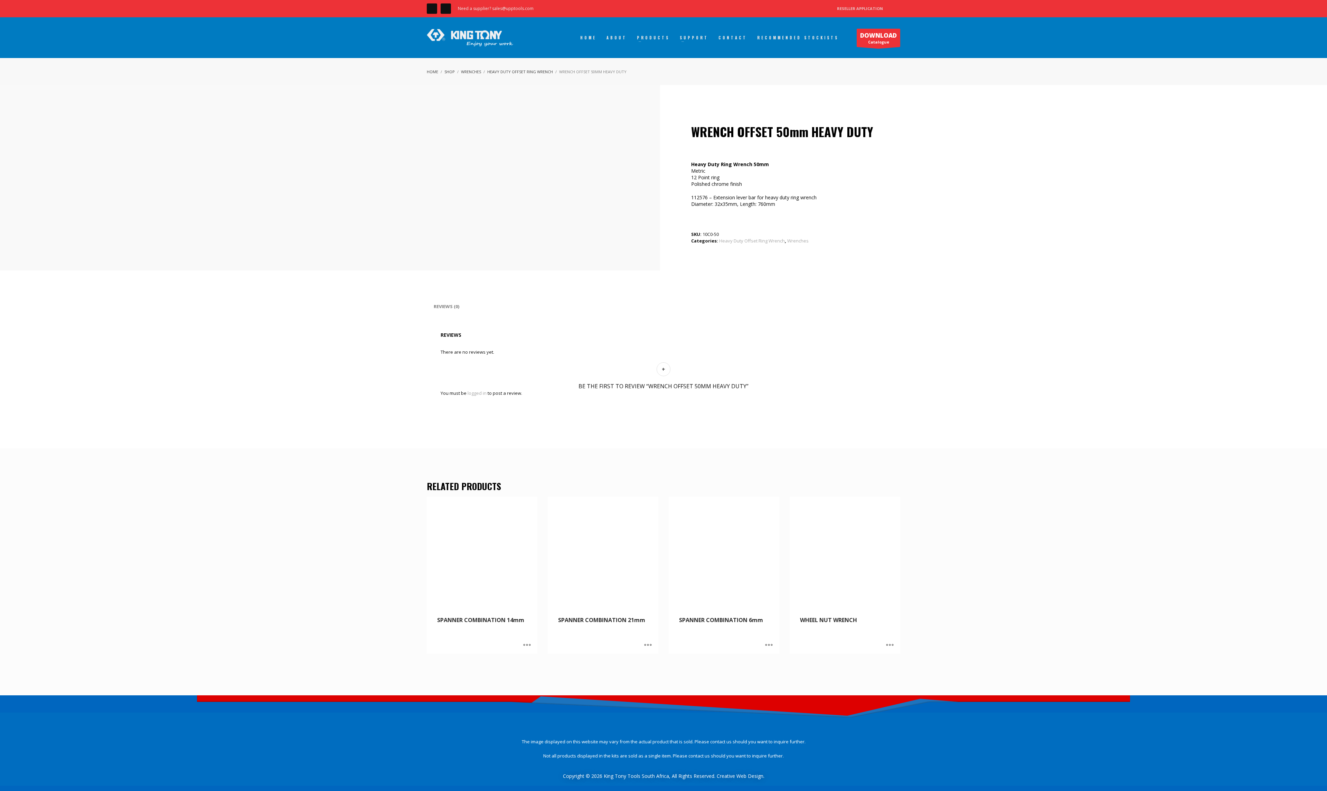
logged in (477, 393)
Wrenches (798, 241)
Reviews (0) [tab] (446, 306)
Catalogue (878, 38)
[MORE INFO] (527, 645)
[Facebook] (432, 8)
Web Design (749, 776)
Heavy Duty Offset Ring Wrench (752, 241)
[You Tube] (446, 8)
